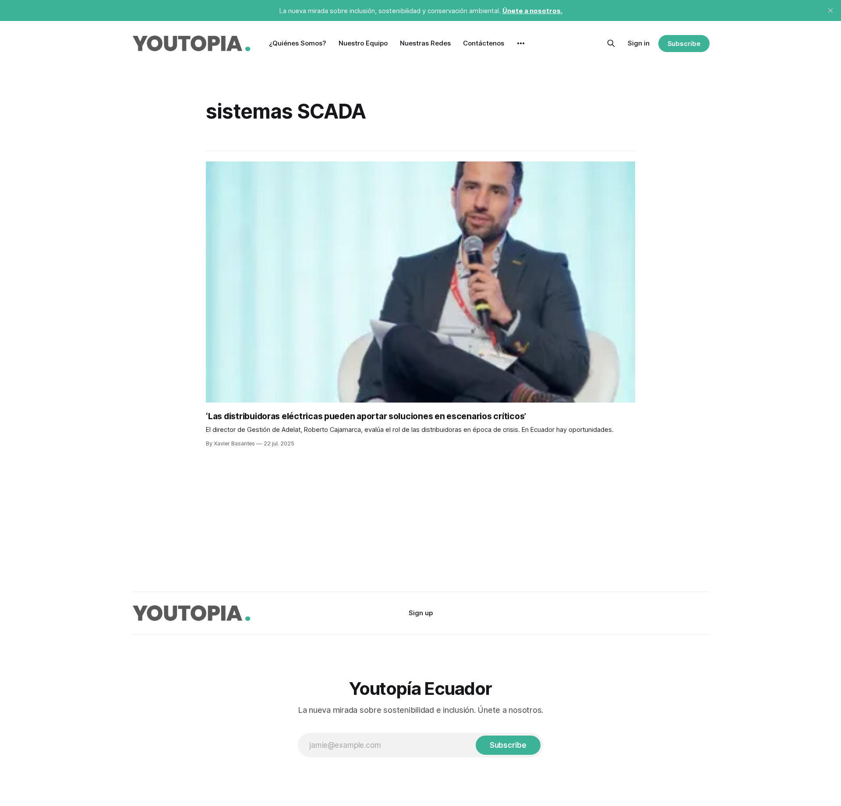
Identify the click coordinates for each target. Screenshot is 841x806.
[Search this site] (611, 43)
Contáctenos (483, 43)
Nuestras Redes (425, 43)
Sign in (639, 43)
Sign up (421, 613)
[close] (830, 11)
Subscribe (684, 43)
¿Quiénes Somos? (297, 43)
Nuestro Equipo (363, 43)
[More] (521, 43)
